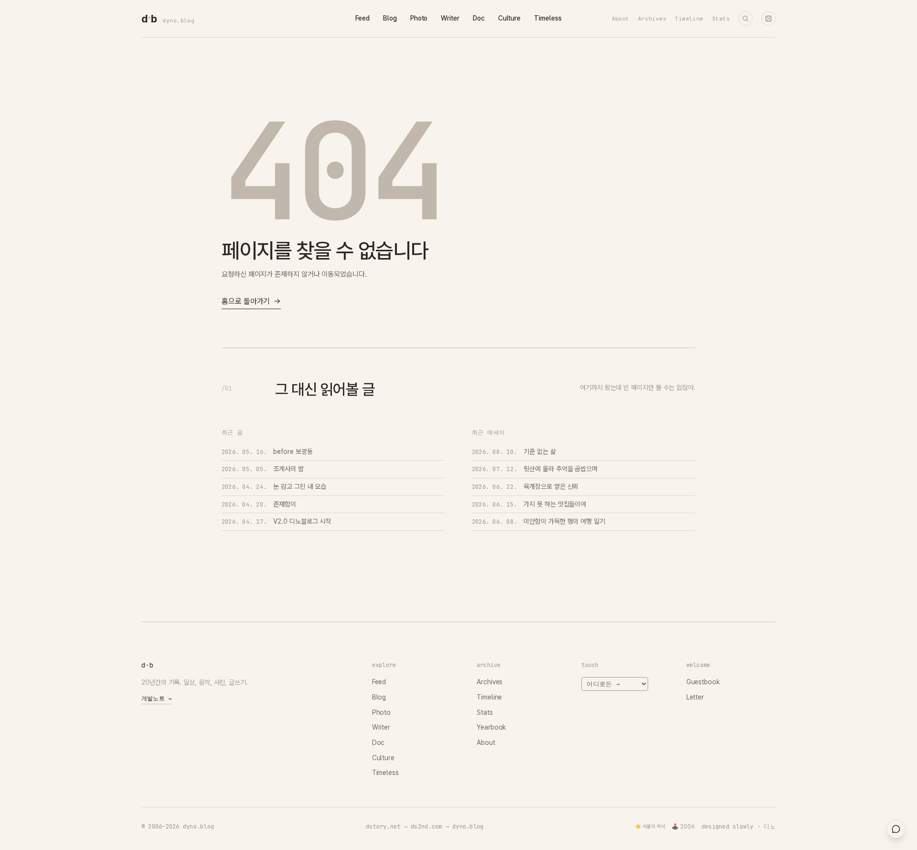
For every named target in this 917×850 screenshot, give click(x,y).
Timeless (547, 18)
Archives (652, 18)
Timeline (689, 18)
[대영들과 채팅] (896, 829)
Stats (721, 18)
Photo (419, 18)
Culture (509, 18)
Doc (479, 18)
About (620, 18)
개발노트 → (156, 698)
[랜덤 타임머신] (768, 18)
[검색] (745, 18)
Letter (695, 697)
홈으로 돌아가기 (251, 301)
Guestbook (703, 682)
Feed (362, 18)
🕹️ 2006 (683, 826)
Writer (450, 18)
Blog (390, 18)
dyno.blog (178, 20)
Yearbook (491, 727)
